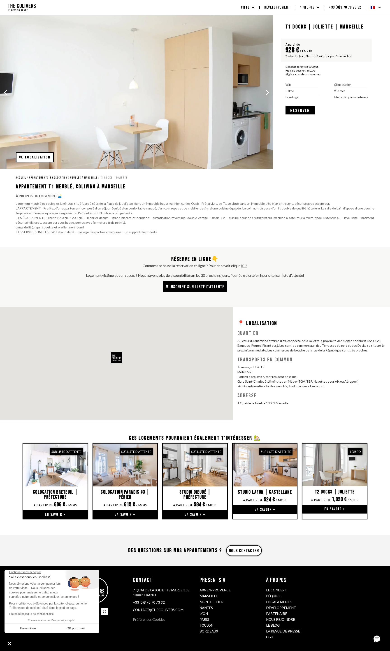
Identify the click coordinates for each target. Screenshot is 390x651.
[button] (5, 92)
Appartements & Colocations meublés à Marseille (63, 177)
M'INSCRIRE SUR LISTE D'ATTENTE (195, 286)
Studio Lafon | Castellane (265, 492)
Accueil (21, 177)
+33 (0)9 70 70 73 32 (345, 7)
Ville (245, 7)
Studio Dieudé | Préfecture (195, 494)
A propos (307, 7)
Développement (277, 7)
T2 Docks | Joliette (335, 492)
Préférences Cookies (149, 619)
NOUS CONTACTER (244, 550)
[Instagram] (104, 611)
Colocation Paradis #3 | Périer (125, 494)
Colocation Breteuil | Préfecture (55, 494)
